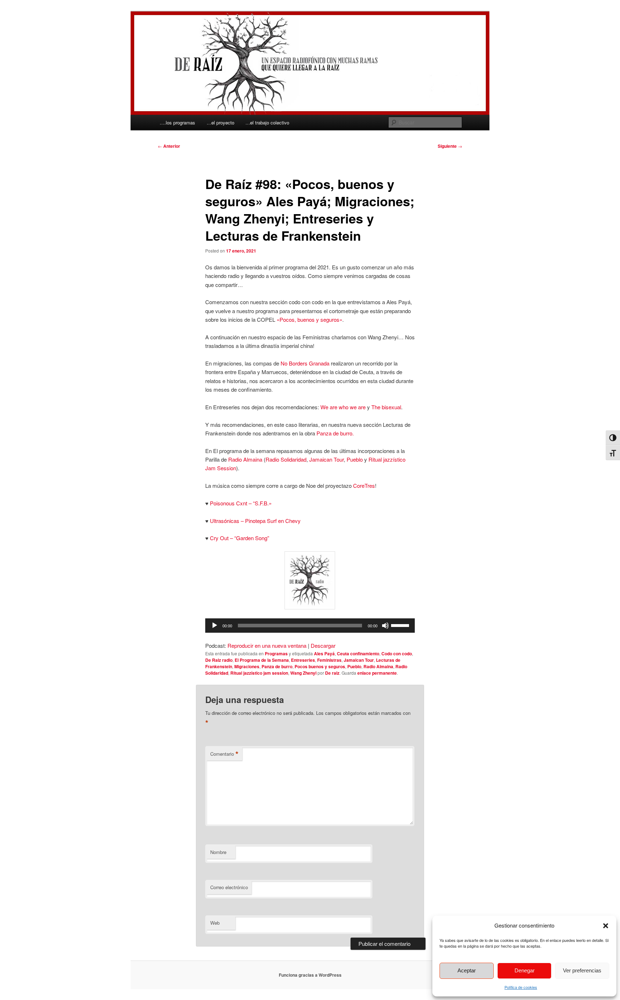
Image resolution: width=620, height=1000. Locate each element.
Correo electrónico (229, 887)
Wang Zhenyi (303, 673)
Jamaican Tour (326, 459)
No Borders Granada (305, 363)
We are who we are (343, 407)
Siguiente (450, 146)
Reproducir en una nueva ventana (266, 645)
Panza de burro (277, 666)
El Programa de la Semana (262, 660)
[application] (310, 625)
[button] (605, 925)
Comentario (224, 754)
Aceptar (466, 970)
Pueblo (355, 459)
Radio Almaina (245, 459)
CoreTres (364, 485)
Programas (276, 653)
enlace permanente (377, 673)
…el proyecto (220, 122)
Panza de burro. (335, 433)
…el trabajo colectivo (267, 122)
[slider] (401, 624)
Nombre (218, 852)
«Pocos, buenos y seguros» (309, 319)
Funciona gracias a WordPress (310, 975)
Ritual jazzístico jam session (259, 673)
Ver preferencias (582, 970)
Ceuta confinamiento (358, 653)
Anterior (169, 146)
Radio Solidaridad (286, 459)
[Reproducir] (214, 625)
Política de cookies (520, 987)
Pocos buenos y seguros (320, 666)
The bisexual (386, 407)
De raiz (332, 673)
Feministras (329, 660)
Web (215, 922)
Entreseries (303, 660)
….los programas (177, 122)
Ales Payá (324, 653)
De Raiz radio (218, 660)
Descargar (323, 645)
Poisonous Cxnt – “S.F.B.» (241, 503)
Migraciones (246, 666)
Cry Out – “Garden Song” (239, 538)
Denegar (525, 970)
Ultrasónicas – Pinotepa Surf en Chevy (255, 520)
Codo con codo (396, 653)
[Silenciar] (385, 625)
